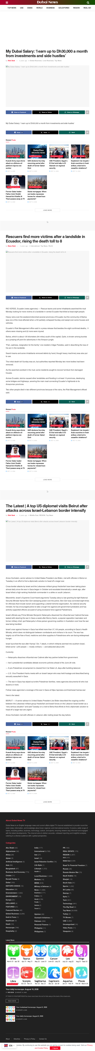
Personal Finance (41, 924)
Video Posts (67, 928)
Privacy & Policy (29, 1039)
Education (10, 889)
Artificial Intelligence (14, 861)
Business (50, 8)
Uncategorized (68, 924)
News (36, 890)
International (13, 156)
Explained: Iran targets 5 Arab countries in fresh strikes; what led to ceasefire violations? (80, 164)
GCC (64, 858)
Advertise (17, 1039)
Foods (36, 902)
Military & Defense (41, 886)
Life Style (38, 865)
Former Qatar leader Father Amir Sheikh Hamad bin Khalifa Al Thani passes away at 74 (15, 195)
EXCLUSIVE (10, 903)
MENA (36, 883)
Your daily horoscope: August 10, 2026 (22, 989)
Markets (37, 879)
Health (36, 871)
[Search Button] (88, 2)
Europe (8, 900)
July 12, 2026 (11, 171)
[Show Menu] (7, 2)
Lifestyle (37, 868)
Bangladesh (10, 868)
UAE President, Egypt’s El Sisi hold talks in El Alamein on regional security (58, 164)
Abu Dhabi (10, 848)
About (8, 1039)
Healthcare (10, 920)
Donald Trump (11, 879)
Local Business (48, 60)
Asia (7, 865)
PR (64, 848)
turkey (65, 914)
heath (8, 924)
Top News (12, 8)
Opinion (37, 914)
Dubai (29, 8)
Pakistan (37, 921)
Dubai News (47, 2)
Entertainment (11, 893)
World (39, 8)
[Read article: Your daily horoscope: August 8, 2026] (10, 1018)
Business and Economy (15, 872)
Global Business (36, 60)
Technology (67, 903)
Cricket (8, 875)
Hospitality (10, 931)
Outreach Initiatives (42, 917)
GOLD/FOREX (64, 8)
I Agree (55, 1048)
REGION (76, 8)
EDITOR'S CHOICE (13, 886)
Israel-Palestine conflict (43, 861)
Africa (8, 854)
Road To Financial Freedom (74, 865)
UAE (21, 8)
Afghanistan (11, 851)
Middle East (34, 515)
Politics (36, 896)
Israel (36, 858)
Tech (65, 900)
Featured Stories (12, 910)
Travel (36, 908)
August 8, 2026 (22, 1019)
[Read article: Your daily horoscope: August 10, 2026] (47, 965)
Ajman (8, 858)
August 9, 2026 (22, 1010)
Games (36, 905)
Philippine (38, 928)
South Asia (67, 882)
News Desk (12, 246)
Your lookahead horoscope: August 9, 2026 (31, 1007)
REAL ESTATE (89, 8)
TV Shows (67, 917)
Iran (35, 854)
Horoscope (10, 927)
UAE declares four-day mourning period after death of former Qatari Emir (36, 164)
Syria (65, 896)
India (36, 848)
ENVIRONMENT (12, 896)
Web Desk (11, 60)
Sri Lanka (66, 889)
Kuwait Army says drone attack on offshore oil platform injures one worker (15, 164)
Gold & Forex (11, 917)
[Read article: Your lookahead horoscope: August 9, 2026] (10, 1009)
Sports (65, 886)
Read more (13, 1001)
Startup (66, 893)
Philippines (38, 931)
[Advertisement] (47, 28)
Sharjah (66, 879)
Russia (65, 869)
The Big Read (68, 907)
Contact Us (43, 1039)
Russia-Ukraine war (70, 872)
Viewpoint (67, 931)
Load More (47, 210)
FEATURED (10, 907)
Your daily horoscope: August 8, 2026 (29, 1016)
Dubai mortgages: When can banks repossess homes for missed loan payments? (37, 195)
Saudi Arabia (68, 876)
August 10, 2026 (21, 992)
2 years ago (23, 60)
